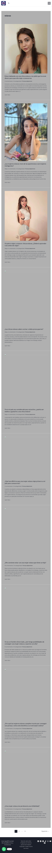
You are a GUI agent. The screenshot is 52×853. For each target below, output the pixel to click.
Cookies (4, 843)
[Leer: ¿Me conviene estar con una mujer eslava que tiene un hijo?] (26, 534)
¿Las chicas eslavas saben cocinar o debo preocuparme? (24, 329)
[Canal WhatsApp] (38, 841)
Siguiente (45, 831)
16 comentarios (9, 565)
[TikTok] (45, 841)
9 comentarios (8, 646)
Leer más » (7, 95)
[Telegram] (40, 841)
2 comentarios (8, 81)
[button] (8, 3)
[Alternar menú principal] (49, 3)
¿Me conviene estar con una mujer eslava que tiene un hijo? (25, 563)
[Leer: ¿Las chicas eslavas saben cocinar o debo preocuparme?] (26, 298)
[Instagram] (43, 841)
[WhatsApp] (48, 841)
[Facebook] (45, 843)
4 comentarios (9, 728)
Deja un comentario (10, 168)
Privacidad (11, 841)
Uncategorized (17, 81)
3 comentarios (8, 486)
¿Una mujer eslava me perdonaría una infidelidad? (22, 806)
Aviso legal (4, 841)
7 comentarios (8, 809)
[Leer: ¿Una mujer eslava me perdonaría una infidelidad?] (26, 777)
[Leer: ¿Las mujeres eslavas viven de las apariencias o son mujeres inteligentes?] (26, 132)
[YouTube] (50, 841)
